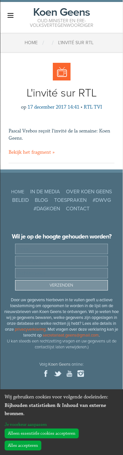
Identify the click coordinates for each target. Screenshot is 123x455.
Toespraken (70, 200)
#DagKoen (46, 208)
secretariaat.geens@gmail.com (71, 335)
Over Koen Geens (89, 191)
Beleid (20, 200)
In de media (45, 191)
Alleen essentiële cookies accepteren (41, 433)
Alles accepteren (23, 445)
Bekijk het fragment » (32, 152)
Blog (41, 200)
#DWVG (101, 200)
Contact (78, 208)
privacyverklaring (30, 329)
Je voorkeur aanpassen (26, 425)
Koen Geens (61, 17)
